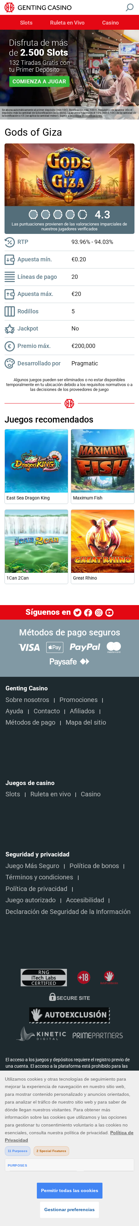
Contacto (47, 711)
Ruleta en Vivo (67, 23)
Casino (110, 23)
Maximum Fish (87, 497)
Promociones (78, 700)
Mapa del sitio (86, 722)
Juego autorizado (30, 900)
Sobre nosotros (27, 700)
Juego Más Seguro (32, 866)
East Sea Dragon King (28, 497)
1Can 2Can (17, 578)
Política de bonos (94, 866)
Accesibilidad (85, 900)
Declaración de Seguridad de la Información (68, 912)
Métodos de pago (30, 722)
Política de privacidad (36, 889)
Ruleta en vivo (50, 794)
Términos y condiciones (39, 877)
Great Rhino (85, 578)
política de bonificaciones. (87, 115)
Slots (26, 23)
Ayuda (14, 711)
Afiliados (82, 711)
